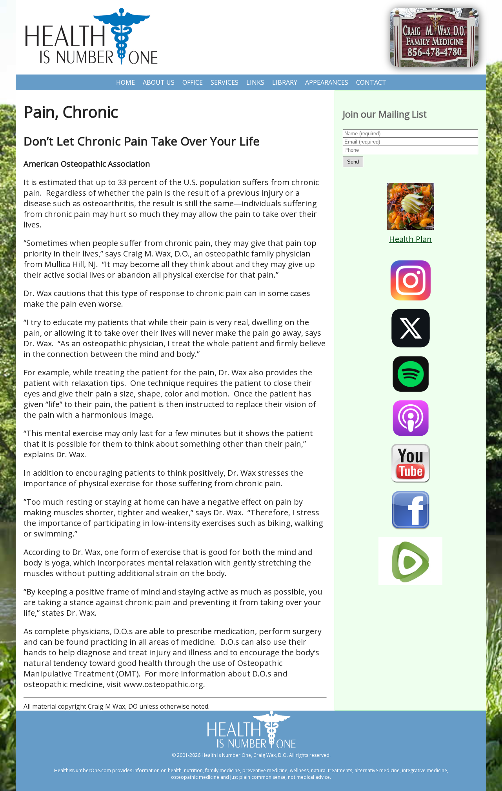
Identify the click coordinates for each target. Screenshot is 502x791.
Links (255, 82)
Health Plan (410, 239)
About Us (159, 82)
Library (284, 82)
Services (224, 82)
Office (192, 82)
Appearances (326, 82)
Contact (371, 82)
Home (125, 82)
